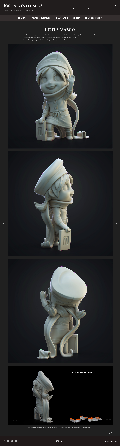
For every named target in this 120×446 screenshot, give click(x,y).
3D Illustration (61, 18)
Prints (97, 9)
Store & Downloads (85, 9)
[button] (112, 433)
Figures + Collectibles (41, 18)
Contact (113, 9)
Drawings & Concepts (93, 18)
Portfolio (73, 9)
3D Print (76, 18)
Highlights (22, 18)
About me (105, 9)
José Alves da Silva (23, 5)
